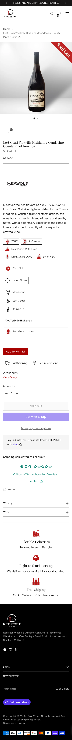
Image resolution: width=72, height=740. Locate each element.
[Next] (66, 3)
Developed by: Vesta (14, 723)
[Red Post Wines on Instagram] (11, 650)
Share (11, 489)
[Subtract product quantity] (6, 393)
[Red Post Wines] (10, 13)
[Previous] (6, 3)
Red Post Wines (31, 716)
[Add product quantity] (17, 393)
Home (6, 28)
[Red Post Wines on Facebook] (5, 650)
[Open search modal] (52, 13)
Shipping (9, 456)
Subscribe (62, 688)
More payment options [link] (36, 428)
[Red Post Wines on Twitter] (16, 650)
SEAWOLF (10, 151)
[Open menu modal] (67, 13)
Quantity (9, 386)
